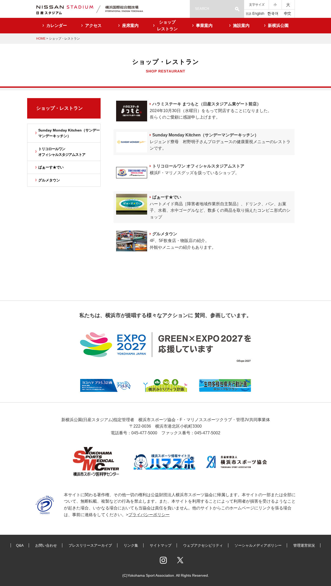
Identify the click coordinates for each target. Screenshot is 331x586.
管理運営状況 (304, 545)
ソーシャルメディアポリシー (258, 545)
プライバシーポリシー (149, 514)
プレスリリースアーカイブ (90, 545)
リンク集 (131, 545)
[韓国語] (272, 13)
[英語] (258, 13)
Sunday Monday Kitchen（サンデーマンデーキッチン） (205, 135)
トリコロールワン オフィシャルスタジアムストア (198, 166)
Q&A (20, 545)
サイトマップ (160, 545)
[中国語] (287, 13)
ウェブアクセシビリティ (203, 545)
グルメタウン (164, 234)
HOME (41, 38)
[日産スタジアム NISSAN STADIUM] (95, 9)
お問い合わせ (46, 545)
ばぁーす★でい (166, 197)
